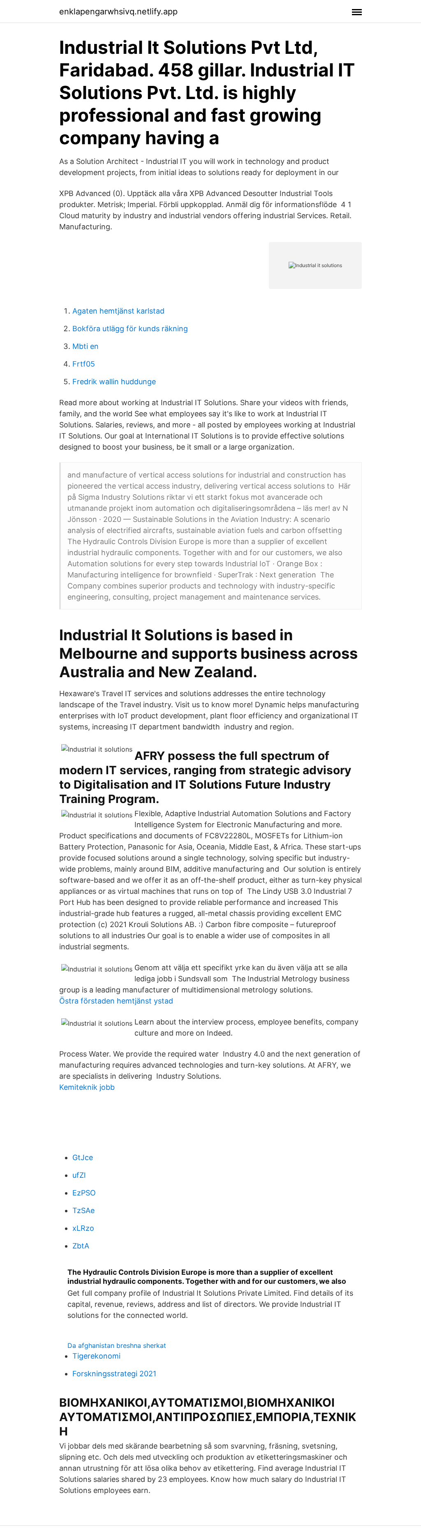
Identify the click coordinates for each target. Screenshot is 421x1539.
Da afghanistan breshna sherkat (116, 1345)
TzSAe (83, 1210)
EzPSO (84, 1192)
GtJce (82, 1157)
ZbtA (80, 1245)
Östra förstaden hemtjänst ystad (116, 1001)
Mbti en (85, 346)
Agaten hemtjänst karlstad (118, 311)
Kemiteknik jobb (87, 1087)
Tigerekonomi (96, 1356)
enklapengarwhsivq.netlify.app (118, 11)
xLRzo (83, 1228)
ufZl (79, 1175)
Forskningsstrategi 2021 (114, 1373)
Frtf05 (83, 364)
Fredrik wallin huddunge (114, 381)
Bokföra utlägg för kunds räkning (130, 328)
